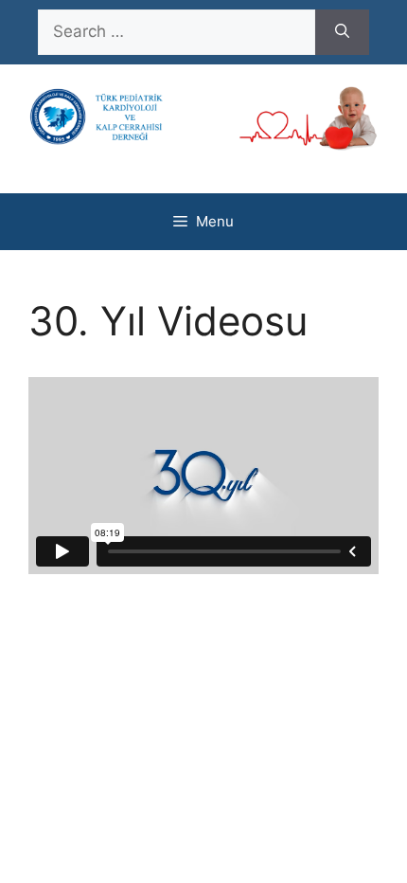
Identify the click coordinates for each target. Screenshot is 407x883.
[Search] (342, 32)
